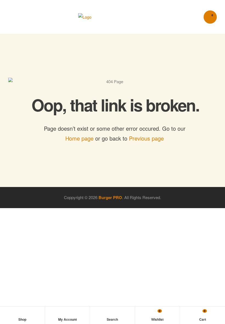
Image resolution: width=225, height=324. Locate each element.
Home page (79, 138)
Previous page (146, 138)
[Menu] (14, 17)
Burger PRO (110, 197)
